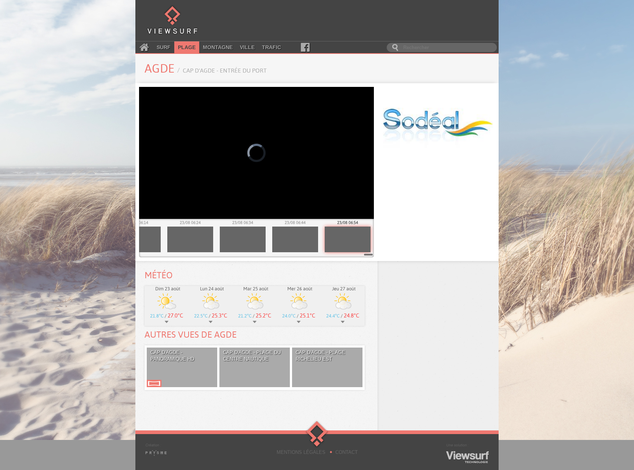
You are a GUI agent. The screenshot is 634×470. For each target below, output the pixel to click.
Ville (247, 47)
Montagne (218, 47)
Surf (164, 47)
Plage (187, 47)
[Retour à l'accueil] (172, 20)
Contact (346, 452)
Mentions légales (301, 452)
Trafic (271, 47)
